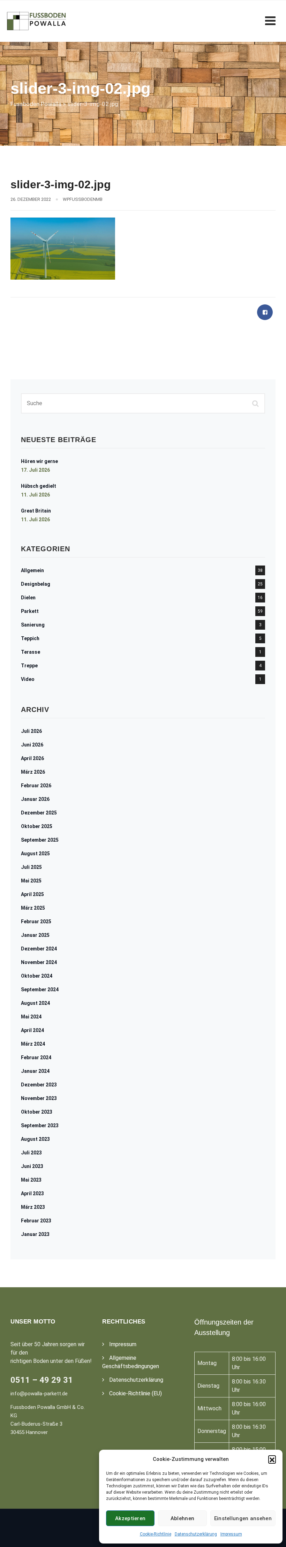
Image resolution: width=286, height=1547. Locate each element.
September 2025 (40, 840)
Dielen (28, 597)
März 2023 (33, 1207)
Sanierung (33, 625)
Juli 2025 (31, 867)
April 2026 (32, 758)
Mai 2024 (31, 1016)
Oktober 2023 (36, 1112)
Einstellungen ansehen (243, 1518)
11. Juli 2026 (35, 495)
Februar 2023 (36, 1220)
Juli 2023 (31, 1152)
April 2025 (32, 894)
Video (28, 679)
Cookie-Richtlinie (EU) (135, 1393)
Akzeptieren (130, 1518)
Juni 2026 (32, 745)
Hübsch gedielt (38, 486)
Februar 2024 (36, 1057)
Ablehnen (182, 1518)
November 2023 (39, 1098)
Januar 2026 (35, 799)
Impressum (231, 1534)
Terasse (30, 652)
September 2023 (40, 1125)
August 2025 (35, 853)
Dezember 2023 (39, 1084)
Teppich (30, 638)
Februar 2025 (36, 921)
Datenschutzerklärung (196, 1534)
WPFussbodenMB (83, 199)
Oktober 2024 (36, 976)
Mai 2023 (31, 1180)
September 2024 (40, 989)
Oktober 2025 (36, 826)
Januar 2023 (35, 1234)
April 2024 (32, 1030)
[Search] (256, 403)
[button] (272, 1459)
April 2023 (32, 1193)
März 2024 (33, 1044)
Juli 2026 (31, 731)
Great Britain (36, 511)
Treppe (29, 665)
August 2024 (35, 1003)
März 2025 (33, 908)
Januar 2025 (35, 935)
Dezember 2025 (39, 813)
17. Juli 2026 (35, 470)
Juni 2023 (32, 1166)
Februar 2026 (36, 785)
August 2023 (35, 1139)
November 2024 (39, 962)
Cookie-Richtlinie (155, 1534)
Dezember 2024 (39, 948)
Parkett (30, 611)
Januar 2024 (35, 1071)
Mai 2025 (31, 881)
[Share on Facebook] (265, 312)
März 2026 (33, 772)
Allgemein (32, 570)
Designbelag (35, 584)
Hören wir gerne (39, 461)
